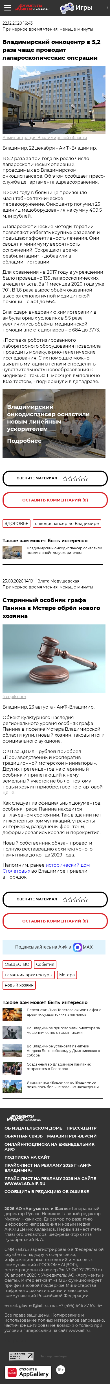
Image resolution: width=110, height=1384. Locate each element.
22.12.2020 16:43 (18, 23)
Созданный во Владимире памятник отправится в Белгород (59, 1066)
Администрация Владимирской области (45, 137)
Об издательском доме (33, 1128)
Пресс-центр (81, 1128)
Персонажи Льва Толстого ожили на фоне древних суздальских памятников (64, 1012)
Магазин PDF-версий (72, 1136)
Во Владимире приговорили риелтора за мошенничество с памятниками (63, 1030)
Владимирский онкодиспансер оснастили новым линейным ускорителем (48, 417)
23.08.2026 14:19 (18, 581)
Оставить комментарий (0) (55, 500)
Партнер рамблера (53, 1356)
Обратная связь (24, 1136)
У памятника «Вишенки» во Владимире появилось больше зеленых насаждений (63, 1084)
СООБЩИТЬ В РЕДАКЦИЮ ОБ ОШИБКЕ (47, 1191)
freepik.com (14, 696)
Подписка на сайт (27, 1157)
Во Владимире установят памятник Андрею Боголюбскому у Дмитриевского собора (63, 1050)
